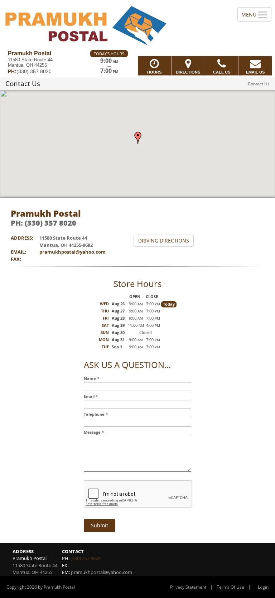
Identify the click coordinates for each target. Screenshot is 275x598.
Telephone (96, 414)
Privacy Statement (188, 587)
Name (91, 378)
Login (263, 587)
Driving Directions (163, 240)
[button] (137, 138)
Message (94, 432)
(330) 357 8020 (86, 558)
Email (91, 396)
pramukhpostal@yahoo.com (72, 252)
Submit (99, 525)
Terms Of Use (230, 587)
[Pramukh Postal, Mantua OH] (137, 25)
